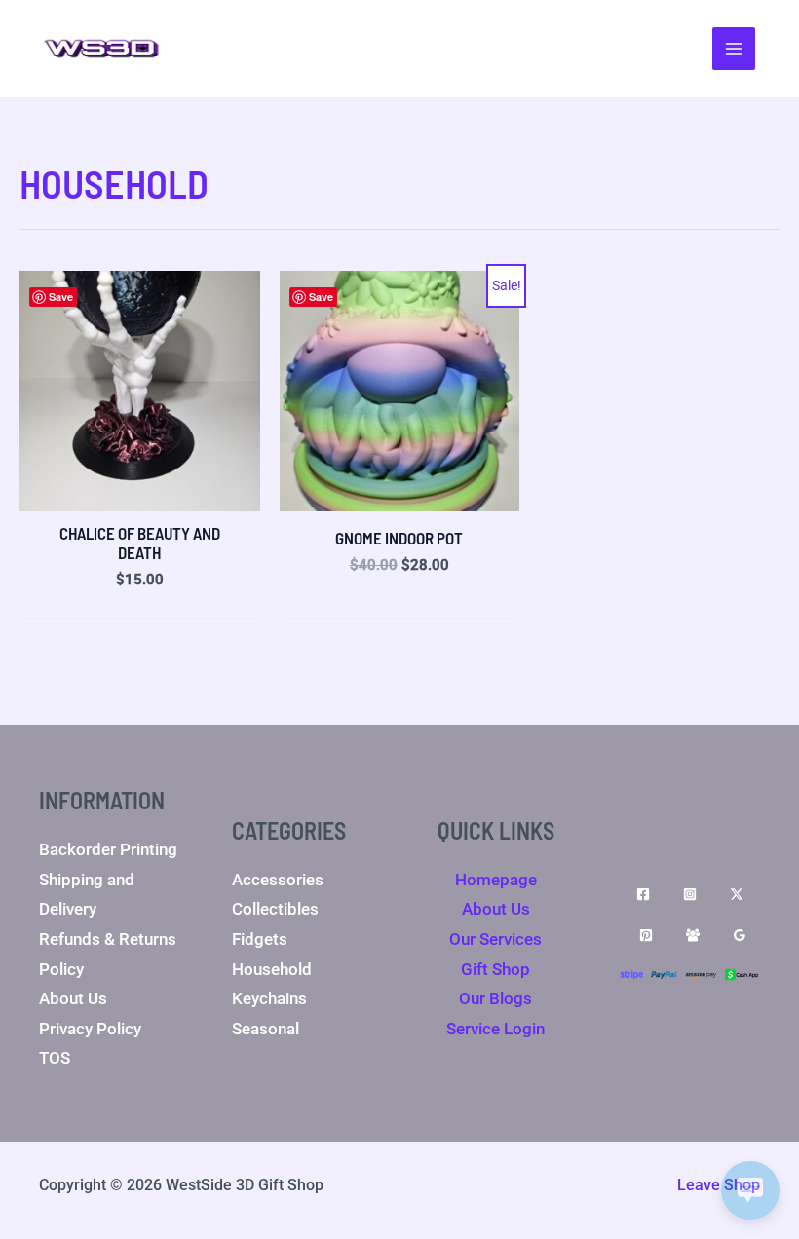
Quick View (139, 493)
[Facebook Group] (692, 935)
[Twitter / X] (736, 894)
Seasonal (265, 1028)
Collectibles (275, 909)
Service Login (495, 1028)
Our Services (495, 939)
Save (61, 296)
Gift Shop (495, 969)
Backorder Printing (108, 849)
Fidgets (259, 939)
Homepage (496, 879)
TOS (54, 1058)
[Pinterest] (646, 935)
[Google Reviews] (739, 935)
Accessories (277, 879)
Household (272, 969)
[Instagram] (689, 894)
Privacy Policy (90, 1028)
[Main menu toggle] (733, 48)
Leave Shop (718, 1185)
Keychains (269, 998)
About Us (73, 998)
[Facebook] (643, 894)
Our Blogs (495, 998)
